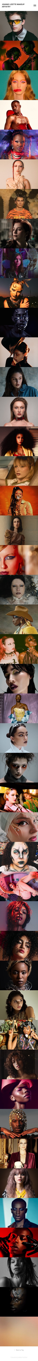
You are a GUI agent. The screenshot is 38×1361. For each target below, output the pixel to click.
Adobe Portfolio (22, 1357)
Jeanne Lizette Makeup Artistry (13, 5)
